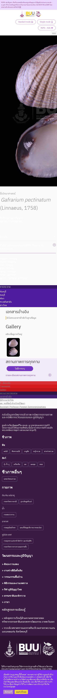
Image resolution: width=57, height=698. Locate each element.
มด (25, 464)
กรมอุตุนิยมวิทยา (10, 528)
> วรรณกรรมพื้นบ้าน (12, 577)
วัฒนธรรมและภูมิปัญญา (17, 555)
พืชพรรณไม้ (16, 451)
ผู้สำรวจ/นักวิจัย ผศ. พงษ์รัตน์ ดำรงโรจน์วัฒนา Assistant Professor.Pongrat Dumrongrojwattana (23, 403)
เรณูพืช (26, 451)
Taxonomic (5, 386)
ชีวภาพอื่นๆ (12, 471)
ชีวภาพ (7, 437)
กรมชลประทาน (9, 515)
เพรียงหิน (17, 464)
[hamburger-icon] (54, 33)
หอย (41, 464)
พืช (3, 445)
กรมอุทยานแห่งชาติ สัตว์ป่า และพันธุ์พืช (18, 541)
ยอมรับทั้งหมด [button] (21, 692)
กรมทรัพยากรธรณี (10, 501)
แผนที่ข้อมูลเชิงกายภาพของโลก (31, 528)
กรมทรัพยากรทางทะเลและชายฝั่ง (15, 547)
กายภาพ (7, 487)
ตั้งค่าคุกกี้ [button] (8, 692)
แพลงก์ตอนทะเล (10, 479)
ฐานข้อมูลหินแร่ (26, 501)
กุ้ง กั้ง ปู (6, 464)
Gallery (3, 389)
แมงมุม (32, 464)
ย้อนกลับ (5, 383)
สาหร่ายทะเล (48, 451)
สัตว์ (4, 458)
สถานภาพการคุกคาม (8, 393)
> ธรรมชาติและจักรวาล (13, 595)
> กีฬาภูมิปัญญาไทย (12, 589)
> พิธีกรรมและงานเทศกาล (15, 583)
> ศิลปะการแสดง (10, 564)
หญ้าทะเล (36, 451)
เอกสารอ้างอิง (6, 396)
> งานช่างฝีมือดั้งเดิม (12, 570)
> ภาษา (6, 602)
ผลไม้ (6, 451)
